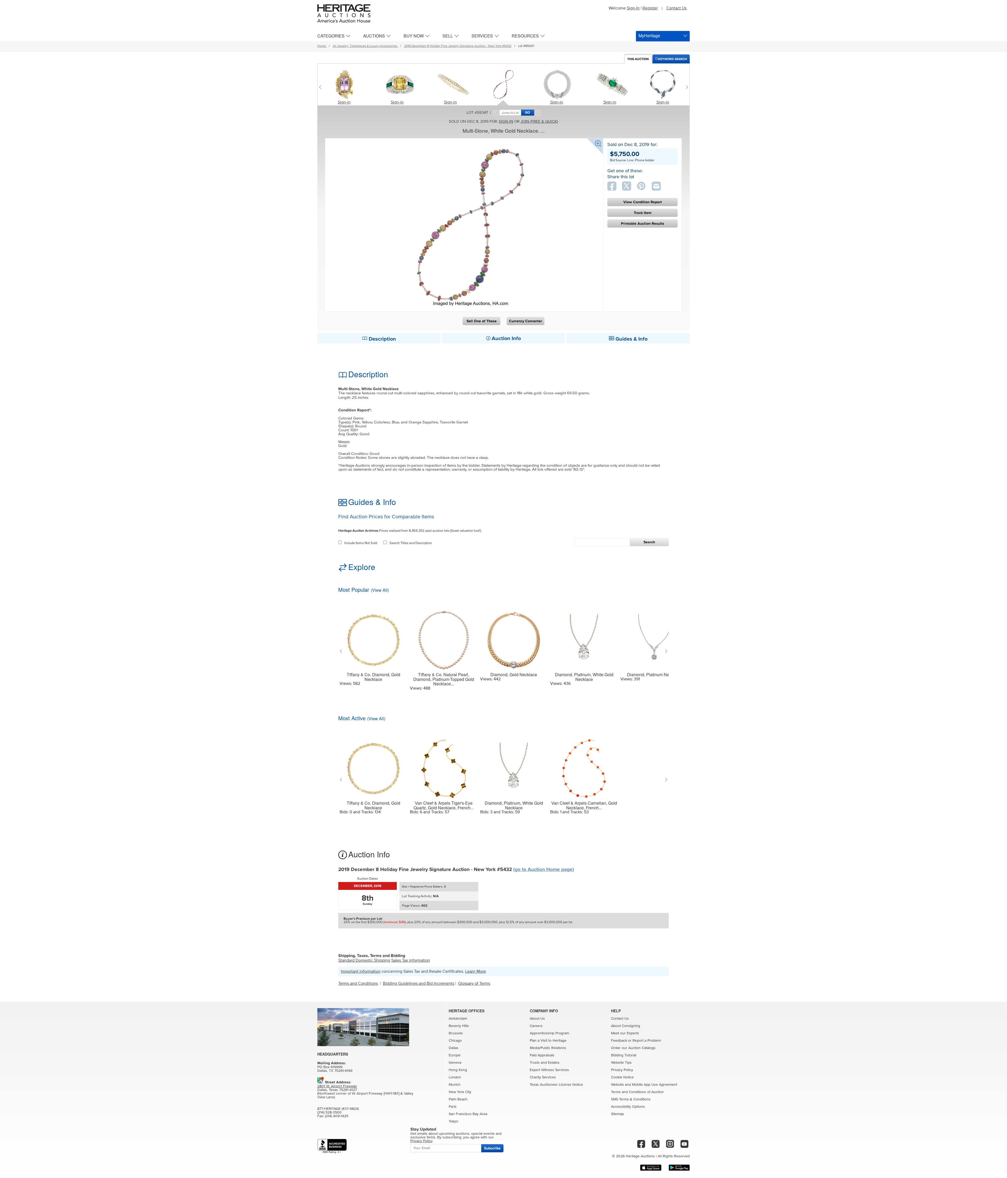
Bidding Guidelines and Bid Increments (418, 983)
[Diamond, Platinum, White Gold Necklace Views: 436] (584, 637)
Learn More (475, 971)
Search (649, 542)
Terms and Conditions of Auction (637, 1092)
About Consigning (625, 1026)
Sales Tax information (410, 960)
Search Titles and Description (410, 543)
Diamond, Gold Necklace (513, 674)
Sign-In (633, 8)
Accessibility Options (628, 1107)
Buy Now (414, 36)
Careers (536, 1026)
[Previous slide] (321, 87)
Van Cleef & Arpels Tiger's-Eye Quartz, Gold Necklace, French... (444, 805)
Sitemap (617, 1114)
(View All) (380, 590)
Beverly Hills (459, 1026)
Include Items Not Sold (360, 543)
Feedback (619, 1040)
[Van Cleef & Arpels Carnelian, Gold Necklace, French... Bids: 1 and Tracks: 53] (584, 765)
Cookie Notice (622, 1077)
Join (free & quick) (539, 121)
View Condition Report (642, 202)
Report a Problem (647, 1040)
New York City (460, 1092)
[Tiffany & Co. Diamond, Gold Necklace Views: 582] (373, 637)
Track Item (642, 213)
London (455, 1077)
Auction (638, 59)
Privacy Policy (622, 1070)
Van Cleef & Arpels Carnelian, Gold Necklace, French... (584, 805)
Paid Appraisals (542, 1055)
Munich (454, 1084)
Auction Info (505, 338)
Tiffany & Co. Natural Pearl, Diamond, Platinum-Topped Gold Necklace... (443, 679)
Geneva (455, 1062)
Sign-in (344, 102)
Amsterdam (458, 1018)
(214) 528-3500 (329, 1112)
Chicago (455, 1040)
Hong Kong (458, 1070)
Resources (525, 36)
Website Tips (621, 1062)
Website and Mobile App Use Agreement (644, 1084)
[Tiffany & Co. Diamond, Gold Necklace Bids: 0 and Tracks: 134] (373, 765)
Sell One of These (482, 321)
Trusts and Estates (545, 1062)
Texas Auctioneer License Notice (556, 1084)
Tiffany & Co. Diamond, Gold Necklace (373, 676)
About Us (537, 1018)
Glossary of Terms (474, 983)
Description (381, 339)
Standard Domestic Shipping (364, 960)
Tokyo (453, 1121)
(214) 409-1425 (336, 1116)
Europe (454, 1055)
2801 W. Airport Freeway (337, 1086)
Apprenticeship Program (549, 1033)
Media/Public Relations (548, 1048)
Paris (453, 1107)
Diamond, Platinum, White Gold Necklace (584, 676)
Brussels (456, 1033)
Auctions (374, 36)
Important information (361, 971)
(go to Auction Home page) (543, 870)
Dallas (453, 1048)
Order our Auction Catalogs (633, 1048)
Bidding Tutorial (623, 1055)
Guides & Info (630, 339)
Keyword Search (672, 59)
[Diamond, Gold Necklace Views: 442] (514, 637)
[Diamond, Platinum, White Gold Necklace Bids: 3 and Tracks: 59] (514, 765)
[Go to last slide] (342, 651)
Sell (447, 36)
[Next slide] (685, 87)
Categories (331, 36)
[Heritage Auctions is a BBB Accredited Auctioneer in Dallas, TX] (332, 1146)
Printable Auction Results (642, 223)
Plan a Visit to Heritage (548, 1040)
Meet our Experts (625, 1033)
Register (650, 8)
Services (482, 36)
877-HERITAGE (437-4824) (338, 1109)
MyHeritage (649, 36)
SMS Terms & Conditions (631, 1099)
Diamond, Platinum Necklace (654, 674)
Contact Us (676, 8)
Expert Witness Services (549, 1070)
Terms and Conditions (358, 983)
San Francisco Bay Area (468, 1114)
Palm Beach (458, 1099)
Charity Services (543, 1077)
